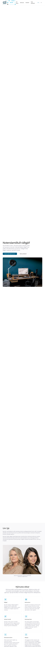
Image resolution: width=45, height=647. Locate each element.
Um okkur (17, 2)
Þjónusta (22, 2)
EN (41, 2)
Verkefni (27, 2)
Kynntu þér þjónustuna (9, 253)
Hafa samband (33, 2)
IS (38, 2)
